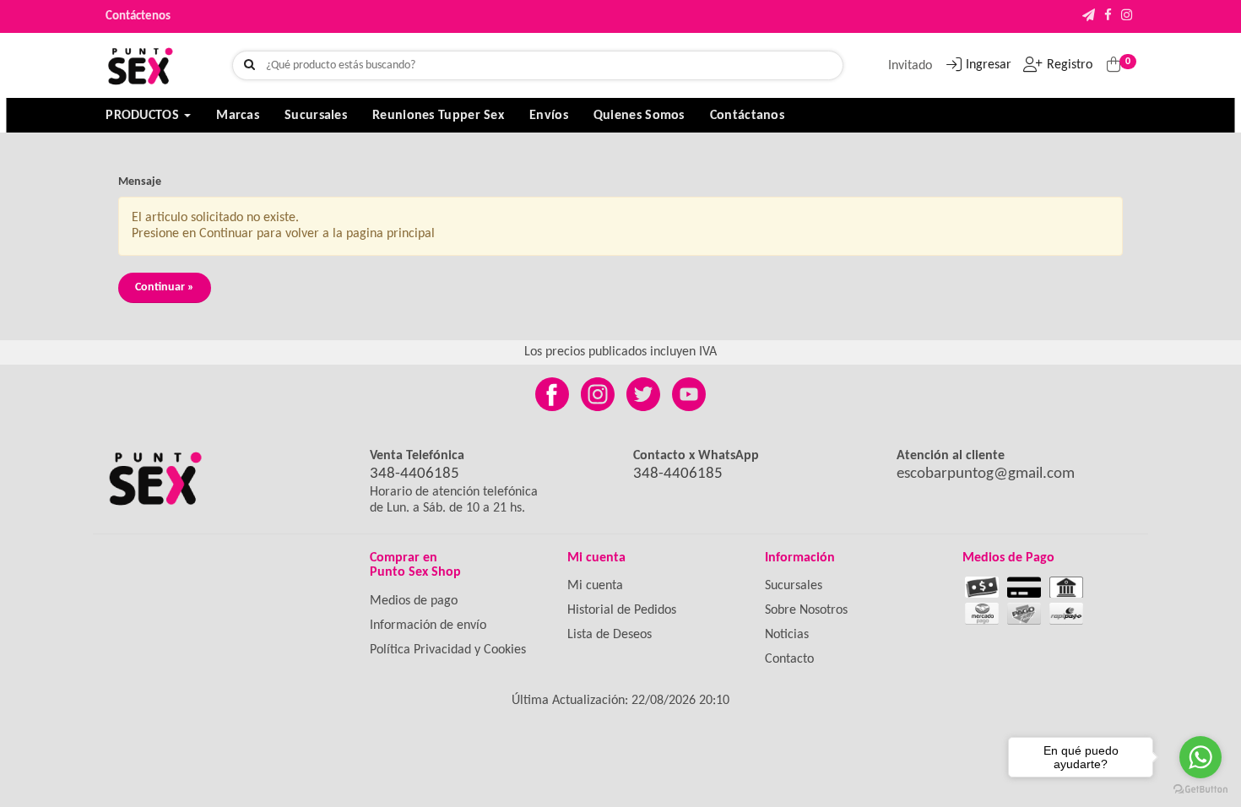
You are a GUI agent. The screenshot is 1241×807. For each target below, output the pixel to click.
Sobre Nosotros (806, 610)
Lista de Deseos (609, 635)
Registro (1069, 65)
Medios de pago (414, 601)
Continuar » (164, 287)
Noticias (787, 635)
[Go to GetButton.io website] (1200, 789)
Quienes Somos (639, 115)
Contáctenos (138, 16)
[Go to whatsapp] (1200, 757)
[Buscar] (249, 66)
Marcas (237, 115)
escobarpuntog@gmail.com (986, 474)
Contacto (789, 659)
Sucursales (316, 115)
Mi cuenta (595, 586)
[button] (1088, 16)
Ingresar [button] (988, 65)
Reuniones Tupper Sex (438, 115)
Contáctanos (747, 115)
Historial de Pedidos (621, 610)
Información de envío (428, 625)
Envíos (548, 115)
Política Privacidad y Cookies (448, 650)
